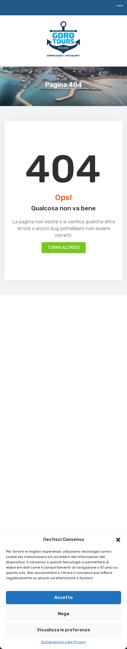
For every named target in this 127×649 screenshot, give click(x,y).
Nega (63, 613)
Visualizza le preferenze (63, 630)
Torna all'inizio (64, 247)
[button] (118, 540)
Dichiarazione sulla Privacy (63, 642)
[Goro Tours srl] (63, 40)
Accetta (63, 597)
